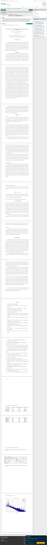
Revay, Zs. (16, 14)
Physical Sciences (15, 8)
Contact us (37, 6)
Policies (23, 6)
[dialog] (36, 539)
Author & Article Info (36, 16)
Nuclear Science (19, 8)
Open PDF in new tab (29, 23)
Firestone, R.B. (10, 14)
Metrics (35, 15)
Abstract (3, 17)
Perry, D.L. (4, 14)
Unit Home (8, 6)
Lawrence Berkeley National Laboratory (5, 4)
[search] (45, 0)
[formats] (5, 10)
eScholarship (2, 8)
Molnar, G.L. (13, 14)
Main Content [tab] (4, 15)
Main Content (4, 23)
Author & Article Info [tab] (18, 15)
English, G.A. (6, 14)
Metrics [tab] (11, 15)
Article (35, 11)
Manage (44, 4)
